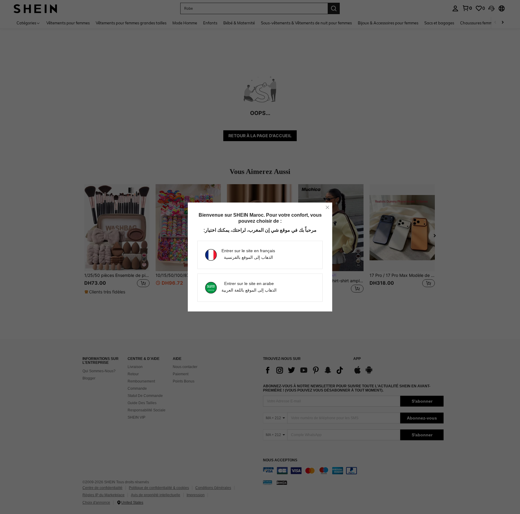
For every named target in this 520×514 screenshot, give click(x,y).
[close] (327, 207)
